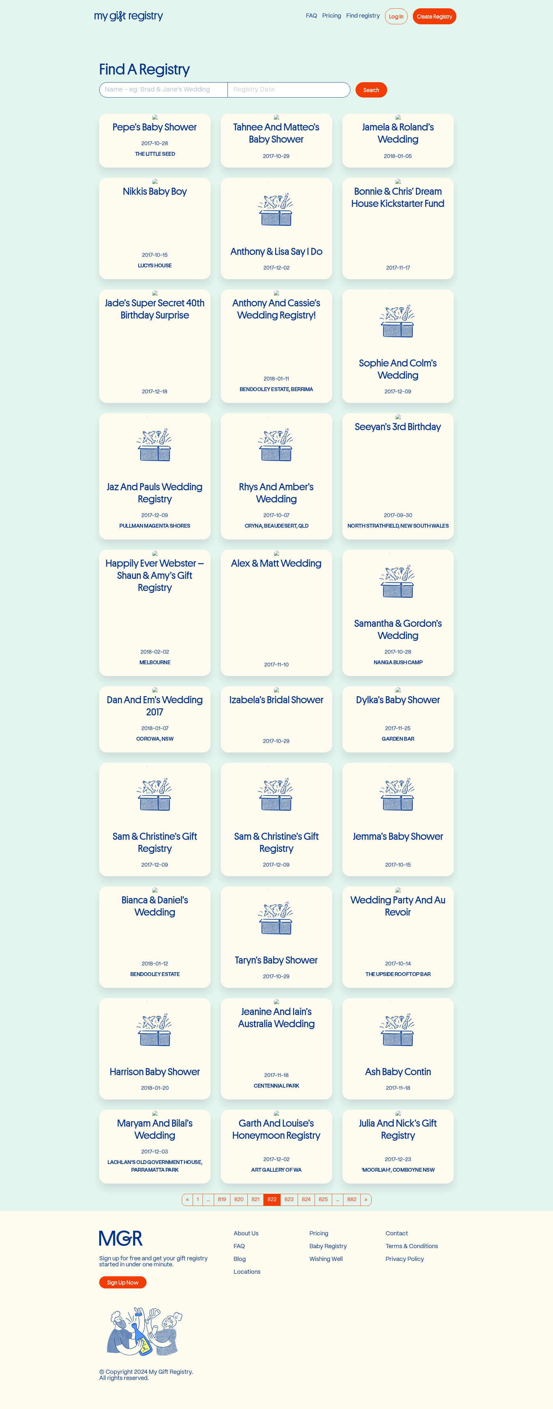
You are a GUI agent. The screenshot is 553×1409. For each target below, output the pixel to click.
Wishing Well (326, 1259)
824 (306, 1199)
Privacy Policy (405, 1259)
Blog (240, 1259)
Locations (247, 1272)
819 (222, 1199)
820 (239, 1199)
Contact (397, 1234)
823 (289, 1199)
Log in (396, 16)
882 (352, 1199)
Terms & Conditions (412, 1246)
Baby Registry (328, 1246)
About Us (246, 1234)
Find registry (363, 16)
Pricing (331, 16)
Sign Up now (123, 1282)
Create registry (434, 16)
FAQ (311, 16)
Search (371, 90)
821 (256, 1199)
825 (323, 1199)
